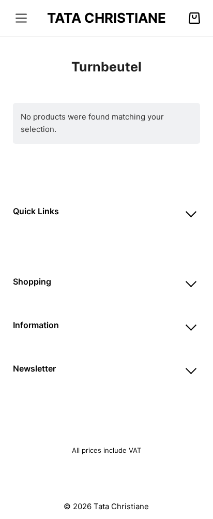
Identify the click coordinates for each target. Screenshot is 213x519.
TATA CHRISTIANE (106, 18)
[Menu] (21, 18)
